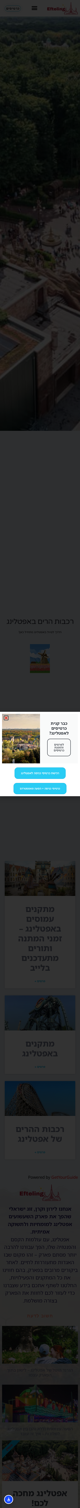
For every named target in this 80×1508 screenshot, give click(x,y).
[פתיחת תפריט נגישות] (8, 1499)
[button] (6, 718)
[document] (40, 754)
